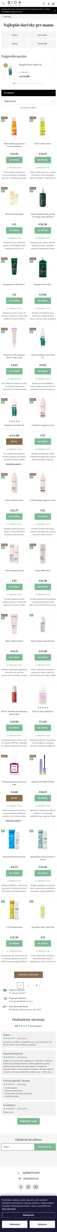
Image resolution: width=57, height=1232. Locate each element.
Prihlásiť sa (44, 1147)
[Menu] (3, 3)
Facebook (21, 1187)
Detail (14, 441)
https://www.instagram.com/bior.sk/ (28, 1187)
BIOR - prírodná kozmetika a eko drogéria (35, 1187)
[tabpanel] (28, 70)
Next (54, 56)
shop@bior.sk (30, 1178)
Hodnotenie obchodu (28, 1019)
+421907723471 (31, 1173)
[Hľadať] (43, 3)
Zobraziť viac (28, 1121)
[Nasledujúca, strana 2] (28, 985)
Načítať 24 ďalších (28, 974)
